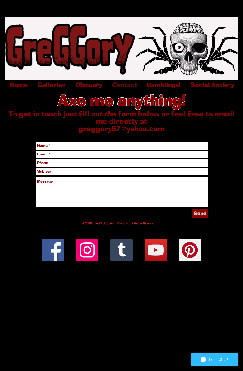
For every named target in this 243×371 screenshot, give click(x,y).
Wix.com (152, 224)
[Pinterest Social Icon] (190, 250)
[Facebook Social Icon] (53, 250)
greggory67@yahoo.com (122, 129)
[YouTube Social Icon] (156, 250)
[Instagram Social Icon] (87, 250)
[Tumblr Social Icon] (121, 250)
